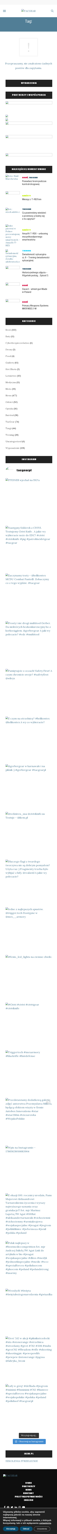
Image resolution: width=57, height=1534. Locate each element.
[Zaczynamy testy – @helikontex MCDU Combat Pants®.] (29, 597)
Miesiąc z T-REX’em (31, 199)
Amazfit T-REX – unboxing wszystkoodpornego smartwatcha (35, 236)
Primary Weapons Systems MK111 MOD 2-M (35, 307)
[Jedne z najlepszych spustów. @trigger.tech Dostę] (29, 930)
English (28, 1500)
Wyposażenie (12, 448)
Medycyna (11, 382)
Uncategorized (14, 441)
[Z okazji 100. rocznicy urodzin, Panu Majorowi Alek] (29, 1216)
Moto (8, 389)
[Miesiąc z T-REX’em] (14, 198)
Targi (8, 428)
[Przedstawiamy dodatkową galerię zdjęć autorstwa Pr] (29, 1121)
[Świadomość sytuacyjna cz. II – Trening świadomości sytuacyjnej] (14, 256)
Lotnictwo (11, 375)
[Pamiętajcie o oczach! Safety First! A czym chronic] (29, 692)
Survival (10, 415)
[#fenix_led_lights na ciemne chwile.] (29, 978)
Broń (25, 178)
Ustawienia (42, 1529)
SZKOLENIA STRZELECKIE (22, 1461)
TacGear (33, 178)
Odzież (9, 402)
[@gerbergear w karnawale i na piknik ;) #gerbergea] (29, 787)
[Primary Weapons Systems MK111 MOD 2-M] (14, 306)
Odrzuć (26, 1529)
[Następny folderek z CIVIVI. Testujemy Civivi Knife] (29, 549)
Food (8, 356)
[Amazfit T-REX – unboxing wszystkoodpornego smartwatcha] (14, 235)
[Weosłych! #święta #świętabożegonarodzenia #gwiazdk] (29, 1312)
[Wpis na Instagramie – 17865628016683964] (29, 1169)
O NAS (28, 1483)
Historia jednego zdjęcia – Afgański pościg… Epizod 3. (35, 274)
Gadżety (26, 196)
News (8, 395)
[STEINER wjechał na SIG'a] (29, 501)
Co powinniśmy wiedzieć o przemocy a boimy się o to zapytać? (34, 215)
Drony (9, 349)
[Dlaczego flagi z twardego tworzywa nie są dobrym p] (29, 883)
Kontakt (28, 1493)
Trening (26, 251)
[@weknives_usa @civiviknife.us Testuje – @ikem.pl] (29, 835)
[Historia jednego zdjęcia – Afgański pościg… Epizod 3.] (14, 273)
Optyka (9, 408)
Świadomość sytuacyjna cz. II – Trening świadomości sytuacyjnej (35, 257)
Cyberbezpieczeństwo (17, 343)
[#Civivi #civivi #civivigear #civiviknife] (29, 1026)
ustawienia (45, 1523)
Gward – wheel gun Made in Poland (34, 290)
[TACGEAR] (28, 11)
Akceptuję (10, 1529)
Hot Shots (11, 369)
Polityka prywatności (28, 1497)
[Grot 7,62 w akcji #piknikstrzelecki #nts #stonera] (29, 1359)
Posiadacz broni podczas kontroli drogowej (34, 183)
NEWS (28, 1490)
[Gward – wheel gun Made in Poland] (14, 289)
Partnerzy (28, 1486)
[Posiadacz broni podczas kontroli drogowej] (14, 182)
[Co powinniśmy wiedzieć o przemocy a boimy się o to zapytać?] (14, 215)
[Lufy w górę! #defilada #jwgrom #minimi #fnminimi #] (29, 1407)
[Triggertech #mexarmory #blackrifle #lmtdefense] (29, 1073)
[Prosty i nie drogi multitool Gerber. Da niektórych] (29, 644)
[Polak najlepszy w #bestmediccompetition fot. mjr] (29, 1264)
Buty (8, 336)
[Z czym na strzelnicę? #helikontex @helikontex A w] (29, 740)
